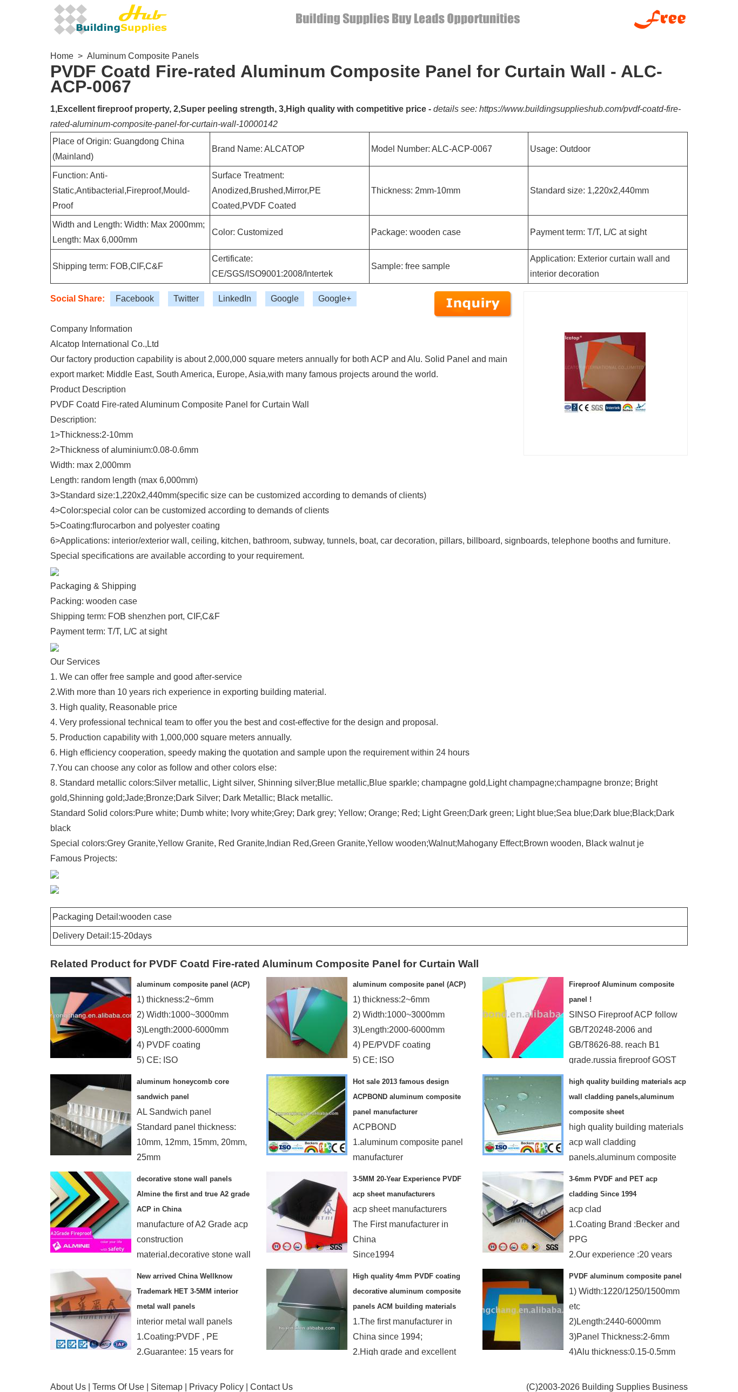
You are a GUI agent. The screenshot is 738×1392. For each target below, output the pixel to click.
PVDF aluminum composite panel (625, 1276)
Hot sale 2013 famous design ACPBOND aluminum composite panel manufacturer (407, 1097)
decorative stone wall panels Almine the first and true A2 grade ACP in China (193, 1194)
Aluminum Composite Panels (143, 56)
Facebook (135, 298)
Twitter (186, 298)
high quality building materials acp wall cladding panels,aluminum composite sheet (627, 1097)
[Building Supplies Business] (109, 18)
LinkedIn (234, 298)
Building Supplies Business (635, 1386)
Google (285, 298)
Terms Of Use (118, 1386)
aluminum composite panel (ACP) (193, 984)
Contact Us (271, 1386)
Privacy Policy (216, 1386)
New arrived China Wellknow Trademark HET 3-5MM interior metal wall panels (187, 1291)
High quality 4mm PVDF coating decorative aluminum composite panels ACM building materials (407, 1291)
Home (61, 56)
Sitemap (167, 1386)
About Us (68, 1386)
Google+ (334, 298)
